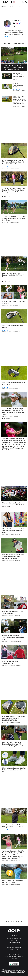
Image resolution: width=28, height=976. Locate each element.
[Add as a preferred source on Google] (14, 963)
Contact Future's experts (14, 938)
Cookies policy (14, 949)
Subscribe (19, 2)
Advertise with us (14, 954)
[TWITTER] (13, 23)
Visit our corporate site (19, 970)
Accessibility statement (14, 947)
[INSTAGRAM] (17, 23)
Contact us (14, 940)
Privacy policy (14, 945)
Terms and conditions (14, 942)
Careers (14, 952)
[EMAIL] (13, 26)
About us (14, 935)
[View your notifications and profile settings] (11, 2)
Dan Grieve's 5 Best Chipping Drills (18, 6)
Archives (22, 921)
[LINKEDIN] (20, 23)
